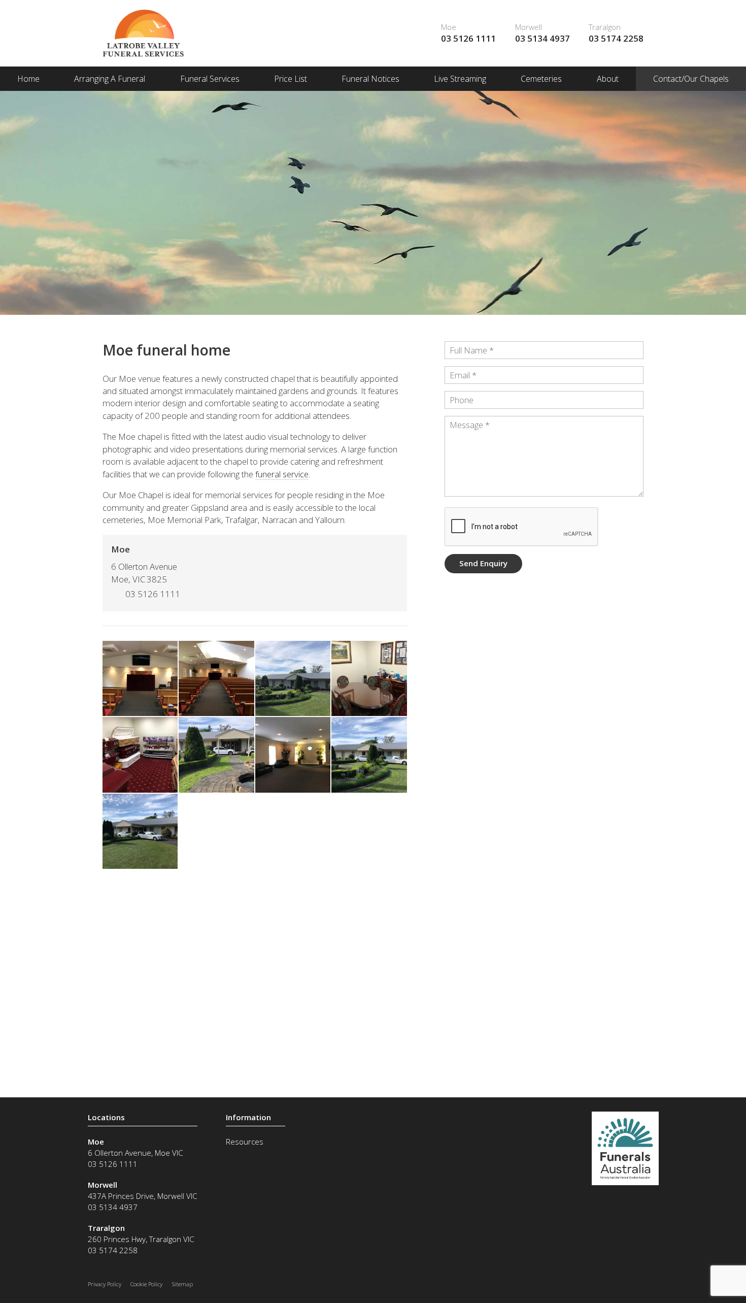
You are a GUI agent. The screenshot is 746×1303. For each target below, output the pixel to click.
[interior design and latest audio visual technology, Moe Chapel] (292, 754)
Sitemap (182, 1284)
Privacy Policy (104, 1284)
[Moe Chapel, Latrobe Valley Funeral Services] (216, 754)
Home (28, 78)
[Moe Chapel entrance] (292, 678)
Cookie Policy (146, 1284)
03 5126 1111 (468, 38)
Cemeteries (541, 78)
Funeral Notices (370, 78)
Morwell (528, 27)
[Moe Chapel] (368, 678)
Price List (290, 78)
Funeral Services (210, 78)
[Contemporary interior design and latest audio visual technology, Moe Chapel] (140, 678)
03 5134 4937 (542, 38)
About (608, 78)
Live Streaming (460, 78)
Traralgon (605, 27)
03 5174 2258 (616, 38)
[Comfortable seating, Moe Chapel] (216, 678)
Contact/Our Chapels (691, 78)
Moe (448, 27)
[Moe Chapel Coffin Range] (140, 754)
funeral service (282, 474)
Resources (244, 1141)
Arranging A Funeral (109, 78)
